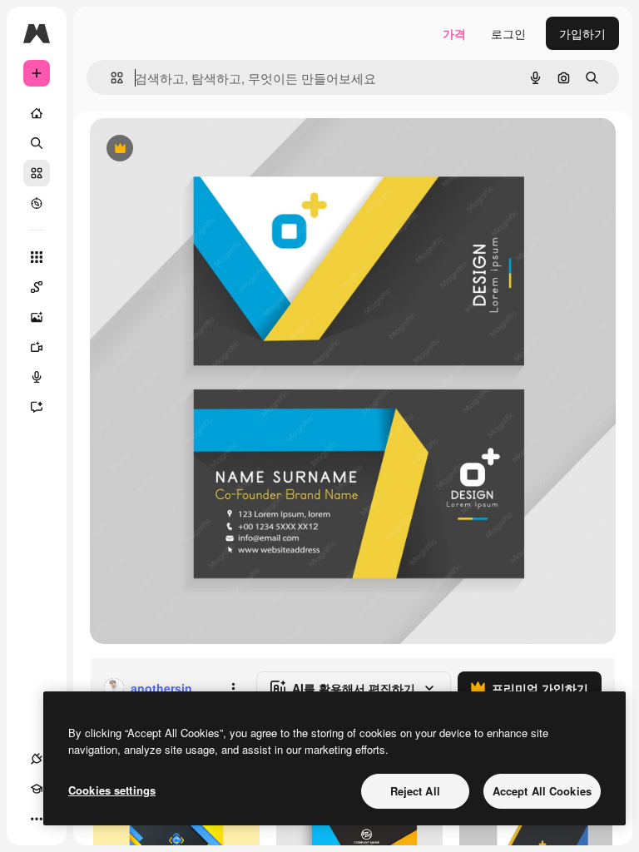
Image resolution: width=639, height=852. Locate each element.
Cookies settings (112, 790)
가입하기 (582, 33)
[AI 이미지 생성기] (36, 317)
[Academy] (36, 788)
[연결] (36, 759)
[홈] (36, 113)
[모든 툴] (36, 257)
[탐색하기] (36, 203)
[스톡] (36, 173)
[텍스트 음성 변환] (36, 377)
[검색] (36, 143)
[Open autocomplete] (110, 78)
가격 (454, 33)
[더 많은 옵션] (233, 688)
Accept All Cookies (542, 791)
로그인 (508, 33)
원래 (185, 149)
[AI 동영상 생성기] (36, 347)
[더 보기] (36, 818)
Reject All (415, 791)
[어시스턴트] (36, 407)
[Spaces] (36, 287)
